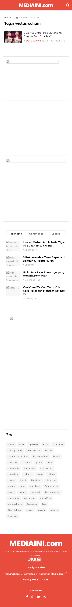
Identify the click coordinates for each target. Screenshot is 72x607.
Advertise (29, 574)
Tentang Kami (12, 574)
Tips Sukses (15, 510)
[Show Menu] (4, 5)
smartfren (46, 498)
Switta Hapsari (33, 41)
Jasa (40, 474)
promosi (35, 492)
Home (7, 17)
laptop (11, 480)
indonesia (30, 468)
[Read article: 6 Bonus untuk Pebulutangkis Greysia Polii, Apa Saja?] (13, 37)
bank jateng (15, 450)
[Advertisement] (36, 127)
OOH (45, 579)
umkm (29, 510)
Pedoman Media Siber (51, 574)
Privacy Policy (30, 579)
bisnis (48, 450)
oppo (22, 486)
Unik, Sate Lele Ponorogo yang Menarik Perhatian (43, 274)
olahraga (51, 480)
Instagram (46, 468)
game (38, 462)
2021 (21, 444)
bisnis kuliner (41, 456)
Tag (15, 17)
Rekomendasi (52, 492)
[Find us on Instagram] (32, 597)
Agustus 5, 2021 (52, 41)
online (11, 486)
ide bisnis (13, 468)
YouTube (13, 516)
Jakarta (27, 474)
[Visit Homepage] (36, 5)
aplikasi (33, 444)
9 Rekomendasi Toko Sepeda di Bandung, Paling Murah (44, 259)
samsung (13, 498)
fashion (26, 462)
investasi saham (30, 17)
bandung (58, 444)
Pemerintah (51, 486)
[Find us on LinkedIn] (38, 597)
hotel (50, 462)
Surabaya (32, 504)
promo (22, 492)
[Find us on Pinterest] (45, 597)
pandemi (35, 486)
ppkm (11, 492)
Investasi (13, 474)
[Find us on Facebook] (27, 597)
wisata (54, 510)
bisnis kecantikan (18, 456)
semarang (29, 498)
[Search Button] (67, 5)
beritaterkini (34, 450)
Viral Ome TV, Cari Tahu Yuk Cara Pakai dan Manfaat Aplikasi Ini (44, 291)
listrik (23, 480)
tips (44, 504)
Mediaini (36, 480)
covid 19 (12, 462)
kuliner (51, 474)
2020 (11, 444)
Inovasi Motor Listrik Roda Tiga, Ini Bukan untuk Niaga (44, 244)
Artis (45, 444)
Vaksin (42, 510)
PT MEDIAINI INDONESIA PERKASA (29, 551)
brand (56, 456)
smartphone (15, 504)
